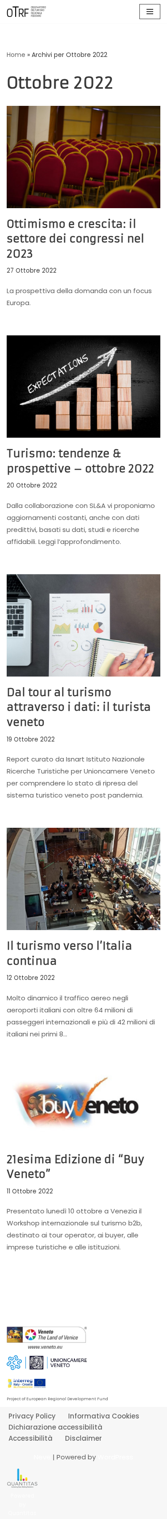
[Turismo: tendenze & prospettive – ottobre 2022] (83, 386)
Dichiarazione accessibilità (55, 1427)
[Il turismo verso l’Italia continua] (83, 879)
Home (16, 54)
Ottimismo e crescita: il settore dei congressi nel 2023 (75, 239)
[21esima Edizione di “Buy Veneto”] (83, 1105)
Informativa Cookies (103, 1416)
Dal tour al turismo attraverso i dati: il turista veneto (79, 707)
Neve (42, 1457)
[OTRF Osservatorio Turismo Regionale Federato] (27, 11)
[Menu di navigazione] (149, 11)
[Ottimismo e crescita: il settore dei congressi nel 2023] (83, 157)
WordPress (115, 1457)
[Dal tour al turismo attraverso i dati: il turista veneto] (83, 625)
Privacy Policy (32, 1416)
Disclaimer (83, 1438)
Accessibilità (30, 1438)
